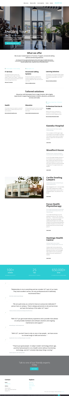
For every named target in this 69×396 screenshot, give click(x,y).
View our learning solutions (51, 80)
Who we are (26, 3)
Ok (58, 395)
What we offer (33, 3)
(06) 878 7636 (58, 3)
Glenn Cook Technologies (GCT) (12, 3)
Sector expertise (40, 3)
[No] (60, 395)
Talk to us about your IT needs (13, 43)
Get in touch (34, 368)
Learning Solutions (52, 72)
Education (28, 105)
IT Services (8, 72)
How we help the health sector (11, 113)
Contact (51, 3)
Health (7, 105)
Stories (47, 3)
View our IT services (9, 82)
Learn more (48, 142)
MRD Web (62, 391)
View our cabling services (30, 83)
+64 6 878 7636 (7, 383)
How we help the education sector (32, 113)
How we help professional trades (52, 116)
